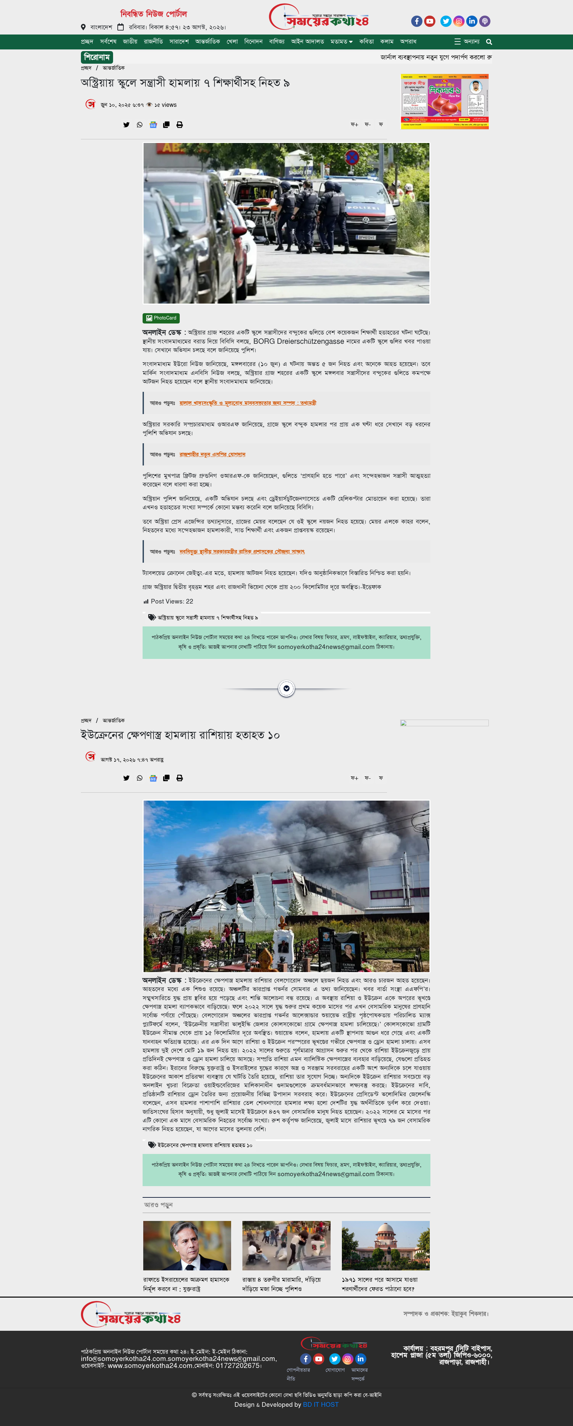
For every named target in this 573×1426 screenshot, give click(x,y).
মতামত (339, 41)
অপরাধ (408, 41)
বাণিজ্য (277, 41)
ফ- (368, 124)
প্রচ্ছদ (87, 41)
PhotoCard (164, 318)
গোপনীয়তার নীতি (298, 1375)
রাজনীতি (153, 41)
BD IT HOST (321, 1405)
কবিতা (366, 41)
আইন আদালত (307, 41)
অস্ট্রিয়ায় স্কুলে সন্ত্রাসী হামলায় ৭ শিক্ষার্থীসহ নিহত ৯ (208, 618)
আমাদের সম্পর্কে (359, 1375)
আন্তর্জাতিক (207, 41)
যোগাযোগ (335, 1370)
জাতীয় (130, 41)
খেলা (232, 41)
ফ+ (354, 124)
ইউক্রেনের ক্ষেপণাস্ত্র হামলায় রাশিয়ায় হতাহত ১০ (205, 1145)
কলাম (387, 41)
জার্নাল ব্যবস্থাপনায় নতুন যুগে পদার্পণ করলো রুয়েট (420, 57)
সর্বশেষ (108, 41)
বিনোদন (253, 41)
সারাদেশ (179, 41)
